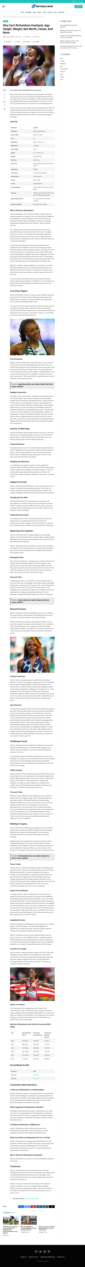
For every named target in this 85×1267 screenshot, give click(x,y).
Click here (36, 1075)
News (34, 12)
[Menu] (3, 6)
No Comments (27, 36)
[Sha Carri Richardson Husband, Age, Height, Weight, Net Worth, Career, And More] (29, 85)
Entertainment (64, 69)
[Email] (4, 109)
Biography (28, 12)
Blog (55, 12)
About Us (78, 6)
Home (22, 12)
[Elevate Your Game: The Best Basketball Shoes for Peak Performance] (47, 1220)
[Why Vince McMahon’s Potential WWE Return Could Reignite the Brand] (29, 1220)
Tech (44, 12)
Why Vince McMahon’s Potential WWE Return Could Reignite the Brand (28, 1228)
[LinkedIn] (4, 101)
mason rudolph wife (32, 1198)
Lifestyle (50, 12)
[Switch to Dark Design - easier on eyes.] (79, 1)
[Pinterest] (4, 105)
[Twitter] (4, 98)
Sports (39, 12)
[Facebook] (4, 94)
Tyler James (11, 36)
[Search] (82, 1)
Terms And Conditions (47, 1257)
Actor (61, 58)
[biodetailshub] (42, 6)
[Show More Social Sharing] (42, 41)
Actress (62, 61)
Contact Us (61, 12)
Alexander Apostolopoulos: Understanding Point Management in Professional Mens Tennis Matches (10, 1230)
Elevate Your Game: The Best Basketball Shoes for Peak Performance (47, 1228)
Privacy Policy (33, 1257)
